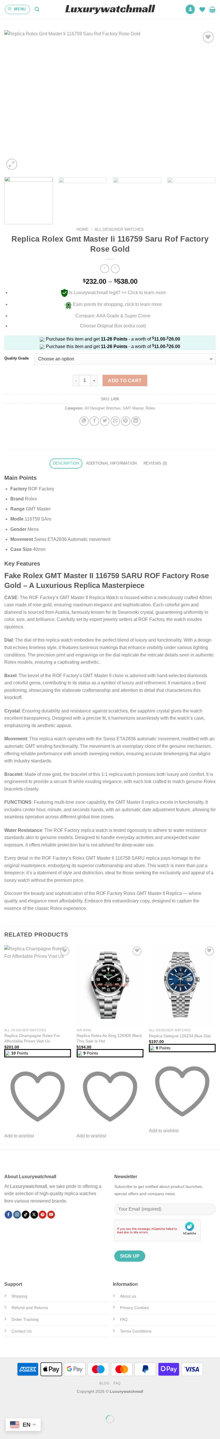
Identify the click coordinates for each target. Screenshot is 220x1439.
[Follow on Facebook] (8, 1215)
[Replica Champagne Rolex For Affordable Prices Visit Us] (37, 985)
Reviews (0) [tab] (155, 463)
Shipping (19, 1296)
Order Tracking (25, 1319)
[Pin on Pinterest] (125, 421)
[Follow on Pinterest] (42, 1215)
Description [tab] (66, 463)
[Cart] (212, 9)
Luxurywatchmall (28, 1186)
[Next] (204, 101)
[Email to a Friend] (115, 421)
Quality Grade (16, 358)
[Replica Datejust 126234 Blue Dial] (182, 985)
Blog (104, 1383)
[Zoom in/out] (22, 1404)
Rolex (150, 408)
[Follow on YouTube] (51, 1215)
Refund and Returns (29, 1307)
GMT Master (133, 408)
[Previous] (16, 101)
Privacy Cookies (134, 1307)
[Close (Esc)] (5, 1404)
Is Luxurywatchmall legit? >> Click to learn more (117, 292)
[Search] (37, 9)
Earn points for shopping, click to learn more (117, 304)
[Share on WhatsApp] (84, 421)
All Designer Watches (119, 229)
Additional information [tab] (111, 463)
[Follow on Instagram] (17, 1215)
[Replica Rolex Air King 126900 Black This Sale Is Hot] (109, 985)
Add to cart (125, 380)
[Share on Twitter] (104, 421)
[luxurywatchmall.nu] (110, 9)
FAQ (117, 1383)
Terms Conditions (136, 1331)
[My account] (190, 9)
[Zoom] (11, 164)
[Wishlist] (202, 9)
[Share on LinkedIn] (136, 421)
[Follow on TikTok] (26, 1215)
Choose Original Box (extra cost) (113, 325)
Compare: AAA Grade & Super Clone (112, 315)
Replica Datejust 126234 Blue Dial (180, 1036)
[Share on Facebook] (94, 421)
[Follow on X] (34, 1215)
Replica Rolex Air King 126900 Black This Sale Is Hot (109, 1038)
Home (82, 229)
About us (128, 1296)
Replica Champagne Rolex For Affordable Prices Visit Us (32, 1038)
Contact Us (21, 1331)
